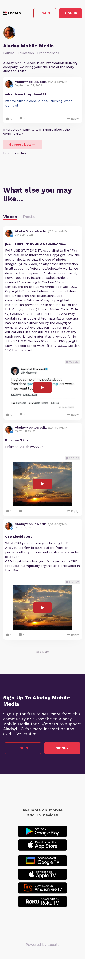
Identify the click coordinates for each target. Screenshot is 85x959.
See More (42, 651)
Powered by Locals (42, 944)
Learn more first (15, 153)
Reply (75, 118)
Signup (70, 13)
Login (45, 13)
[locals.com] (12, 13)
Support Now (20, 144)
